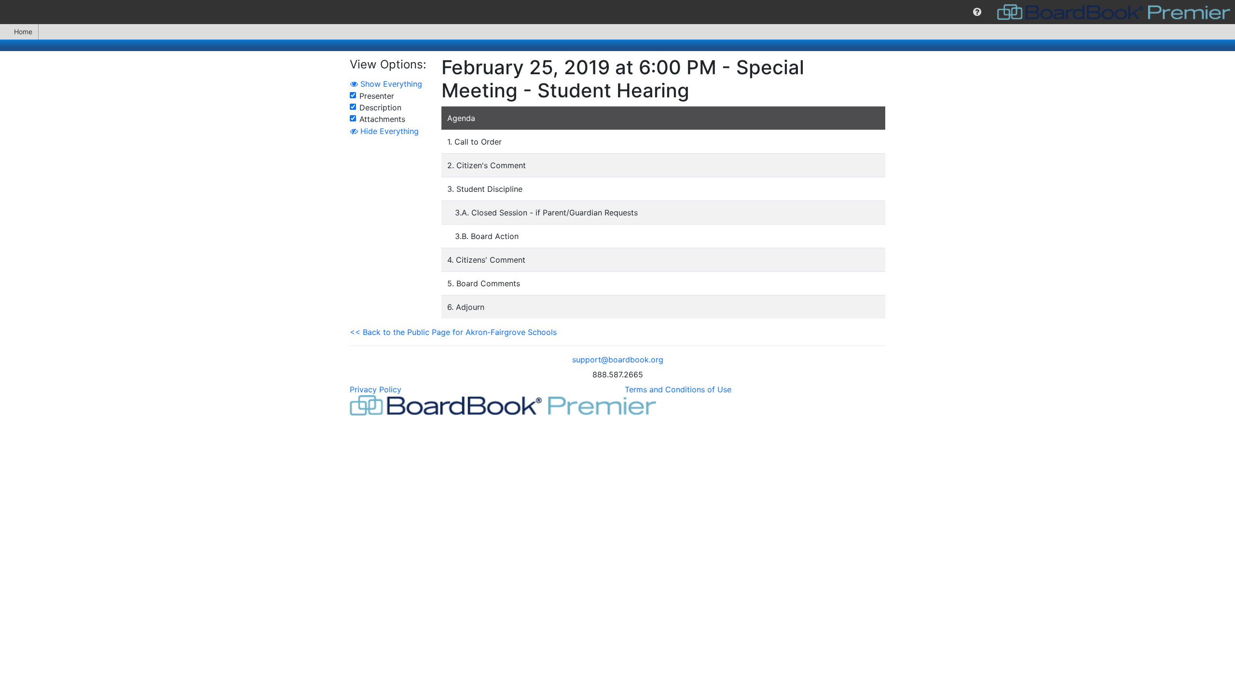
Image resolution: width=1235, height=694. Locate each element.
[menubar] (617, 12)
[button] (977, 12)
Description (380, 107)
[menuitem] (977, 12)
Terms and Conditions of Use (678, 389)
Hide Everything (388, 131)
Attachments (382, 119)
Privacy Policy (375, 389)
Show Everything (390, 84)
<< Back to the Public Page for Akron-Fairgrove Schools (453, 332)
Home (23, 31)
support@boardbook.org (617, 359)
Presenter (376, 96)
